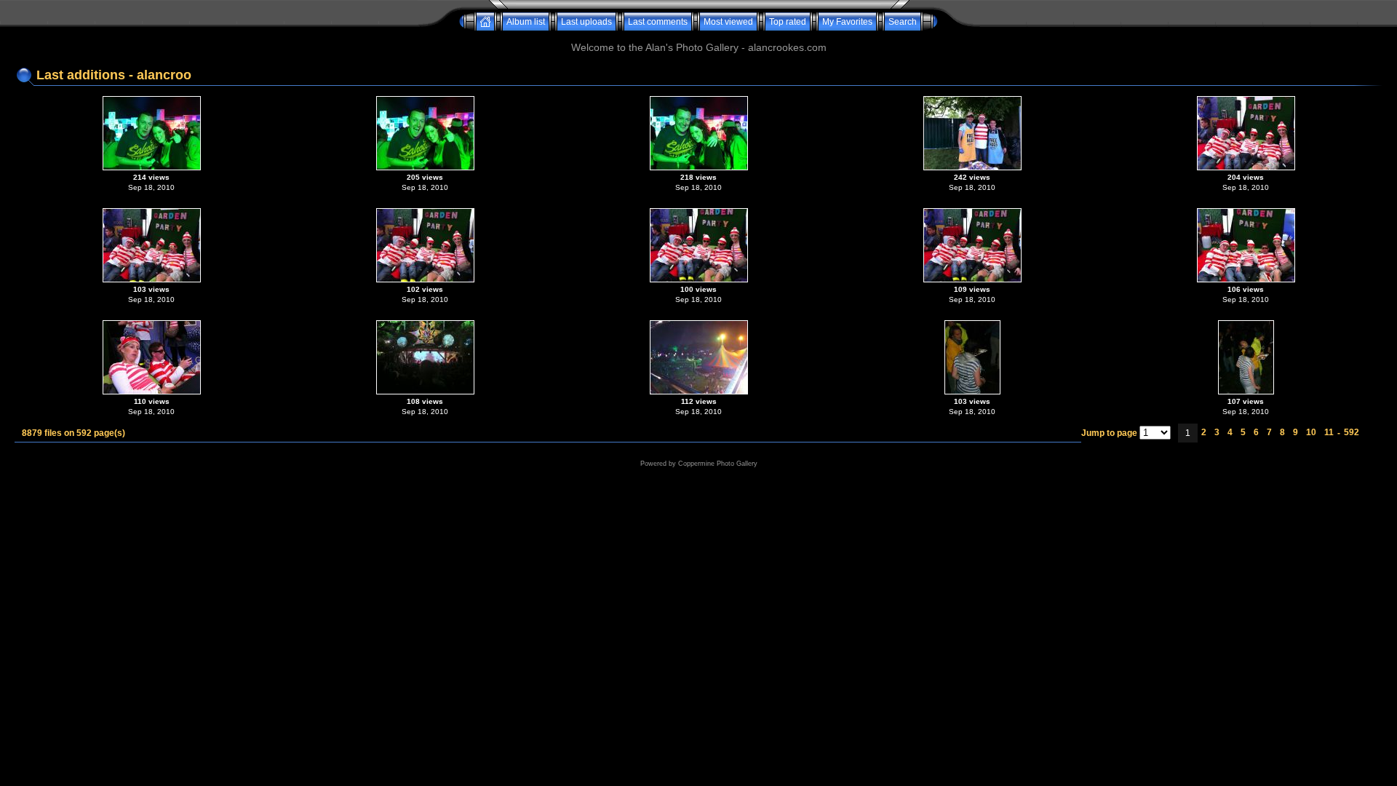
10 (1311, 432)
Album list (525, 22)
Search (902, 22)
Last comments (658, 22)
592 (1351, 432)
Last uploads (586, 22)
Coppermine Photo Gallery (717, 463)
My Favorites (847, 22)
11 (1329, 432)
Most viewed (728, 22)
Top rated (787, 22)
